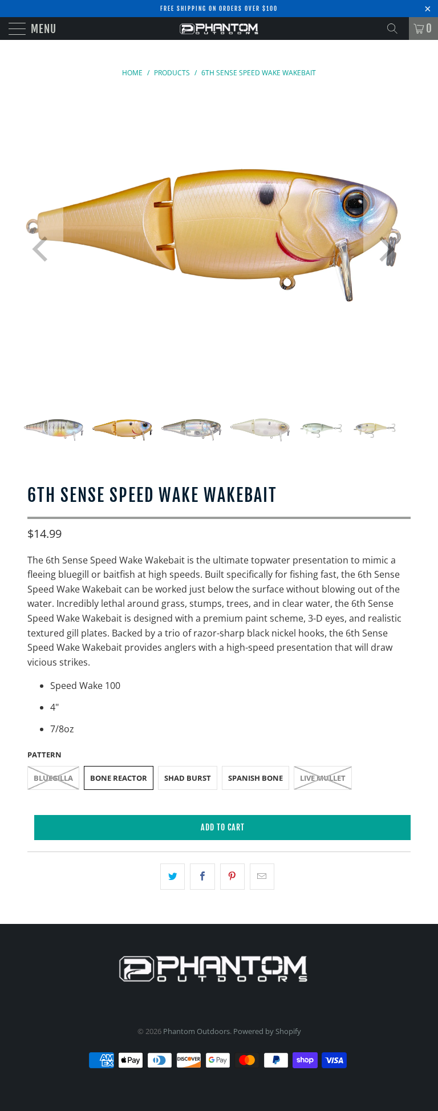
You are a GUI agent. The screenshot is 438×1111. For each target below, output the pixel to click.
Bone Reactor (118, 778)
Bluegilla (53, 778)
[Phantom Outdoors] (219, 28)
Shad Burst (187, 778)
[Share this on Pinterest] (232, 876)
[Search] (396, 28)
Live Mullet (323, 778)
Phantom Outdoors (196, 1031)
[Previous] (42, 249)
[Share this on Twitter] (172, 876)
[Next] (384, 249)
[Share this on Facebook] (202, 876)
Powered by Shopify (267, 1031)
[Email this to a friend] (262, 876)
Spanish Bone (255, 778)
